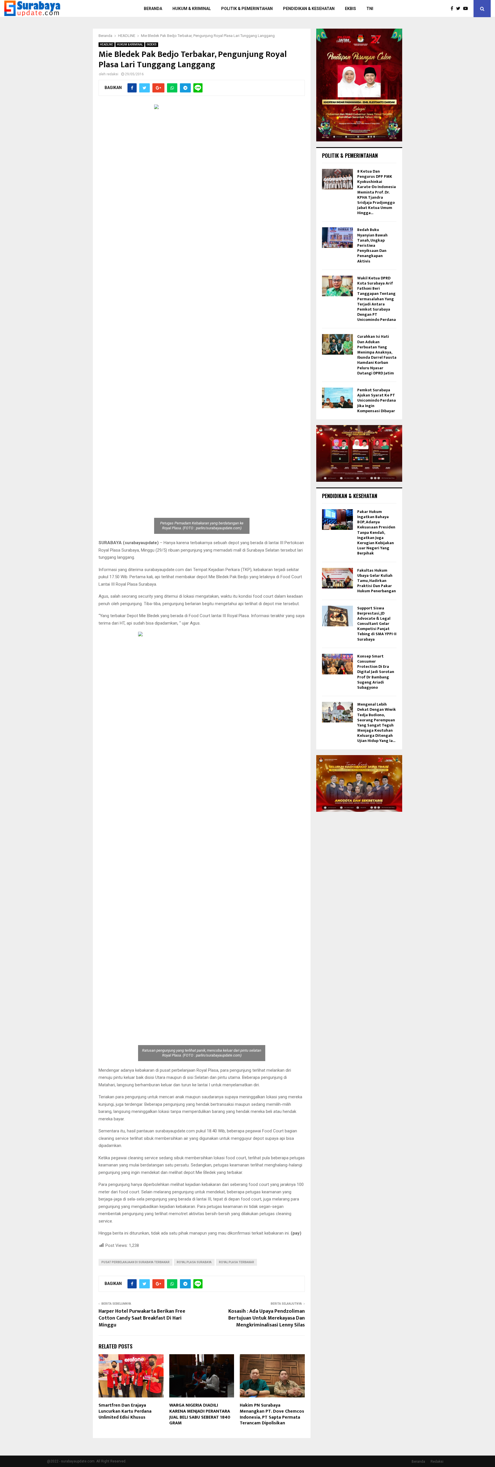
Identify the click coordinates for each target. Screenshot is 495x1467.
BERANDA (153, 8)
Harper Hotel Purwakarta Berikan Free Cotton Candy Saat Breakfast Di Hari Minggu (142, 1318)
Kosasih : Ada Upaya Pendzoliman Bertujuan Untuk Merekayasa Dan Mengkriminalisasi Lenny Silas (266, 1318)
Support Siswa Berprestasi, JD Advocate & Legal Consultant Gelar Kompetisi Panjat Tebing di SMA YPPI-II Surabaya (376, 624)
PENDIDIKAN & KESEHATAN (309, 8)
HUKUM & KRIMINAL (191, 8)
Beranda (418, 1462)
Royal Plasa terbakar (236, 1262)
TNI (369, 8)
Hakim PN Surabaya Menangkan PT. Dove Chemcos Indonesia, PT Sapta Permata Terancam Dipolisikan (272, 1414)
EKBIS (350, 8)
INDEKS (152, 44)
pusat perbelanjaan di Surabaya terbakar (135, 1262)
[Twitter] (459, 8)
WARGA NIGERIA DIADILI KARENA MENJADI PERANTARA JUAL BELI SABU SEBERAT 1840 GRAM (199, 1414)
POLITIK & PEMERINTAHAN (247, 8)
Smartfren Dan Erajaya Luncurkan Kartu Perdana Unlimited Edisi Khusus (125, 1411)
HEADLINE (106, 44)
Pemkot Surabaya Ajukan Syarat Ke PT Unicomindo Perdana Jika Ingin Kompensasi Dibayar (376, 400)
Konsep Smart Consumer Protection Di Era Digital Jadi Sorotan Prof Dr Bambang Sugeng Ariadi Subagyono (375, 672)
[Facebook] (453, 8)
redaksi (112, 74)
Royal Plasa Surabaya (194, 1262)
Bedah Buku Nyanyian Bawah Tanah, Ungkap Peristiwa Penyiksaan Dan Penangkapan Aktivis (372, 245)
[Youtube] (467, 8)
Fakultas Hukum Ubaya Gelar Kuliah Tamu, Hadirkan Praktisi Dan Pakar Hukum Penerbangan (376, 581)
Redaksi (437, 1462)
